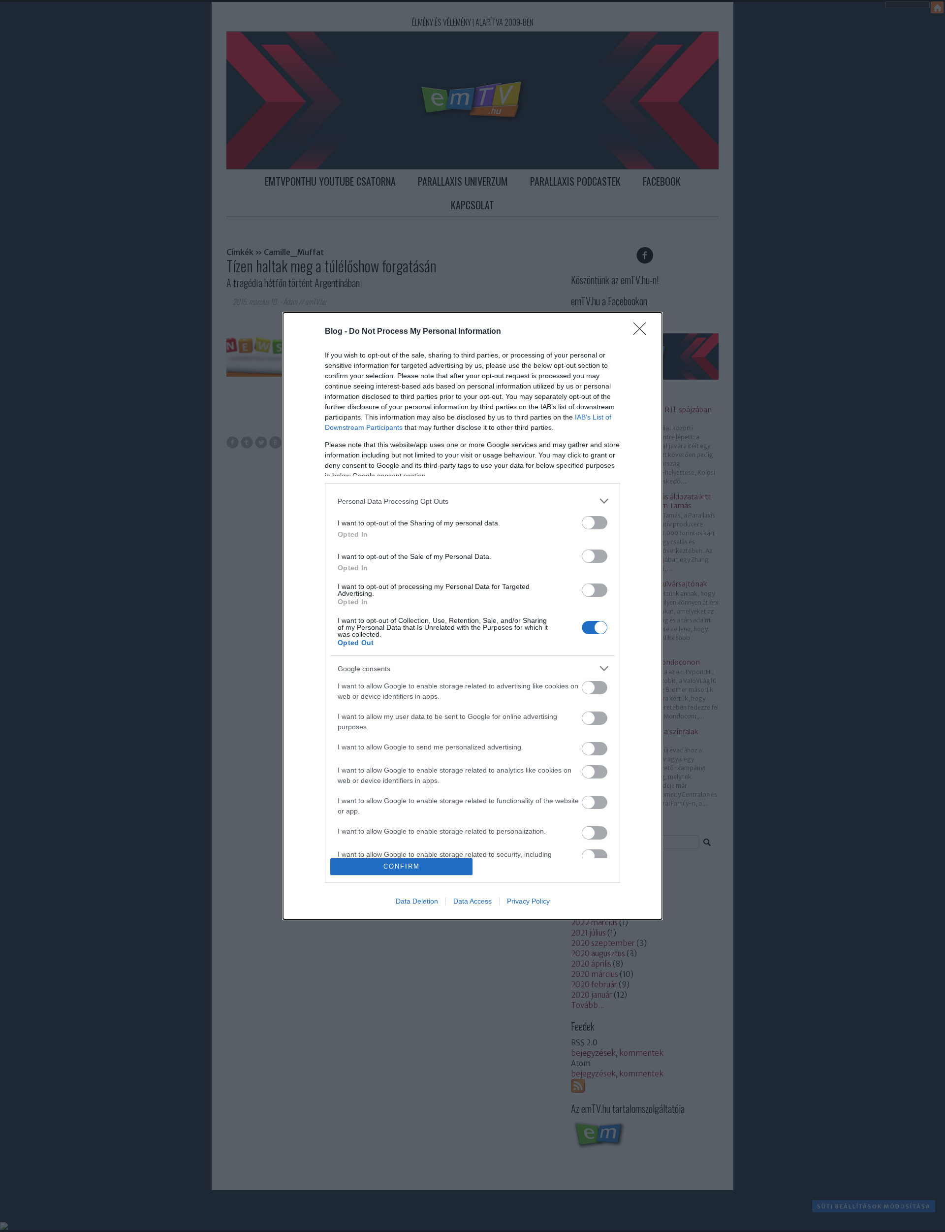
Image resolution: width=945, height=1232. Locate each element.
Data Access (472, 901)
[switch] (594, 522)
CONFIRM (401, 866)
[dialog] (472, 616)
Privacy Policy (528, 901)
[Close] (642, 332)
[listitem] (472, 501)
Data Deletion (417, 901)
